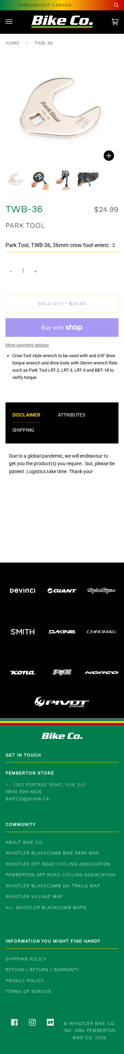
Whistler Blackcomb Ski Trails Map (53, 885)
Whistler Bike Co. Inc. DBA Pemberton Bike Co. (90, 1030)
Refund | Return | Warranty (42, 969)
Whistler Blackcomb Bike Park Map (52, 853)
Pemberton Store (30, 772)
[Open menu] (16, 21)
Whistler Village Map (34, 896)
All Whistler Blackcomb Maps (46, 907)
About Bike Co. (25, 842)
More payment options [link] (27, 345)
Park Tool (25, 225)
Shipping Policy (26, 959)
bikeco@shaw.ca (27, 798)
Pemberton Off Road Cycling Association (61, 874)
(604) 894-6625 (24, 791)
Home (13, 43)
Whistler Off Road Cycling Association (58, 864)
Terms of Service (29, 991)
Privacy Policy (25, 980)
